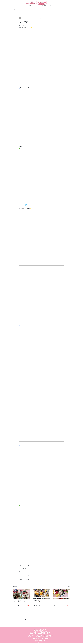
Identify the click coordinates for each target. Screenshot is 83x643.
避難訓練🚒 (37, 601)
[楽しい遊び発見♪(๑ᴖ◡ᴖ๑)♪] (22, 594)
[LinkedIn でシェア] (25, 575)
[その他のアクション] (63, 18)
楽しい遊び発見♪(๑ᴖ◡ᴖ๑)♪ (20, 601)
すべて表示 (68, 586)
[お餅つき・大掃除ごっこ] (61, 594)
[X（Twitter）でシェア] (22, 575)
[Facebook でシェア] (19, 575)
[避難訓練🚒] (41, 594)
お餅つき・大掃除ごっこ (60, 601)
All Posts (14, 9)
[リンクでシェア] (28, 575)
